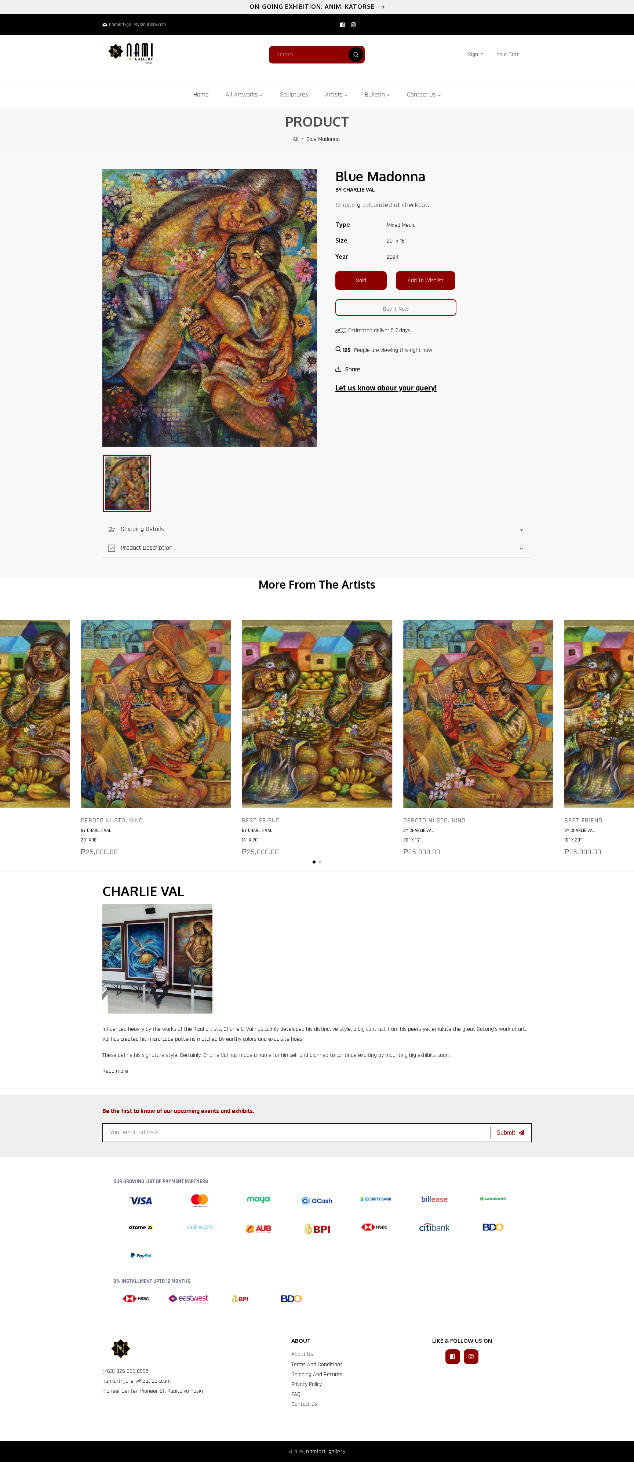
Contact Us (304, 1404)
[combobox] (317, 54)
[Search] (356, 54)
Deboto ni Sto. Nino (112, 820)
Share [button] (352, 369)
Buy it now (396, 309)
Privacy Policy (306, 1384)
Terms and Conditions (317, 1364)
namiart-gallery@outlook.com (136, 1381)
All (295, 139)
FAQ (295, 1394)
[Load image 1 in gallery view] (127, 483)
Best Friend (261, 820)
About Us (302, 1354)
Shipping (348, 205)
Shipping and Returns (316, 1374)
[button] (507, 54)
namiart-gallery (326, 1451)
